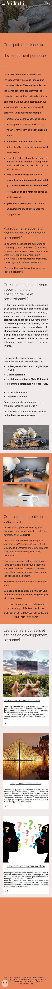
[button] (3, 4)
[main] (26, 128)
